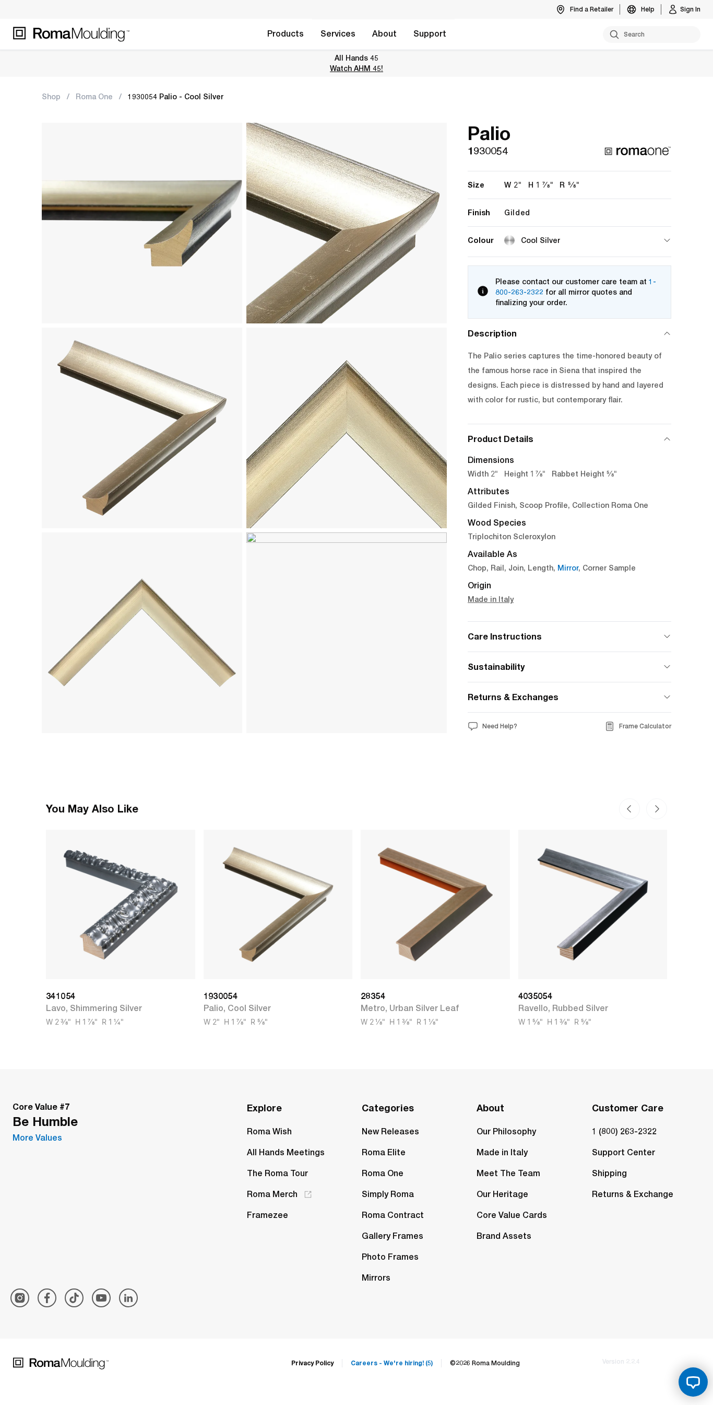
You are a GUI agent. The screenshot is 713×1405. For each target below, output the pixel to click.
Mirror (567, 568)
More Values (37, 1138)
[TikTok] (74, 1297)
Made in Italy (491, 599)
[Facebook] (47, 1297)
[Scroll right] (629, 808)
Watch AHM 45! (356, 68)
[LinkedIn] (128, 1297)
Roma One (94, 96)
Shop (51, 96)
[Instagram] (19, 1297)
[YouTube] (101, 1297)
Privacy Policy (312, 1363)
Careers (392, 1363)
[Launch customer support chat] (693, 1382)
